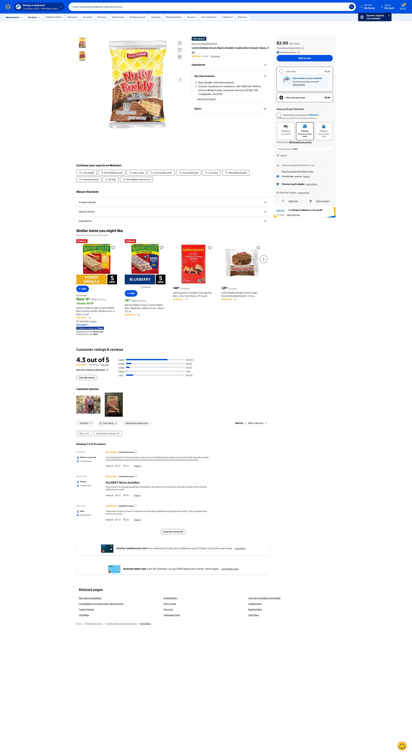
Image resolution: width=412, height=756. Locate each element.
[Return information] (298, 52)
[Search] (351, 6)
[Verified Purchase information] (135, 452)
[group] (206, 56)
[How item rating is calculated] (107, 369)
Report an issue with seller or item (298, 171)
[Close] (59, 17)
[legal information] (302, 48)
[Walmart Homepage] (8, 7)
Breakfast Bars (255, 609)
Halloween (72, 17)
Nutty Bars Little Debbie (90, 598)
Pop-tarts (168, 609)
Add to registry (323, 201)
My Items (191, 17)
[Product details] (265, 202)
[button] (367, 7)
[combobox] (212, 7)
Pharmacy (102, 17)
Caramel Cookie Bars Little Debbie (264, 598)
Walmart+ (243, 17)
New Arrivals (118, 17)
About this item (87, 192)
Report (137, 466)
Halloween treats (172, 615)
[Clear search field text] (344, 7)
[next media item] (180, 79)
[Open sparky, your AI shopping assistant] (402, 746)
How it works (299, 84)
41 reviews (104, 365)
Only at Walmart (209, 17)
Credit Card (227, 17)
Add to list (293, 201)
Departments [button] (12, 17)
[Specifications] (265, 211)
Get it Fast (87, 17)
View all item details (206, 99)
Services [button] (32, 17)
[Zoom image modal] (180, 57)
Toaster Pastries (86, 609)
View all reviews (87, 377)
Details (306, 176)
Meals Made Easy (174, 17)
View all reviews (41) (173, 531)
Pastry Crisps (170, 603)
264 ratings (215, 56)
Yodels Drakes (255, 603)
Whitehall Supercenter (300, 142)
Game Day (156, 17)
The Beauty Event (137, 17)
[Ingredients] (265, 64)
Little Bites (84, 615)
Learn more (311, 184)
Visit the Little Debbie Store (204, 43)
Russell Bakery (171, 598)
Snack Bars (253, 615)
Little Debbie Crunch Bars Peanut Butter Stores (101, 603)
